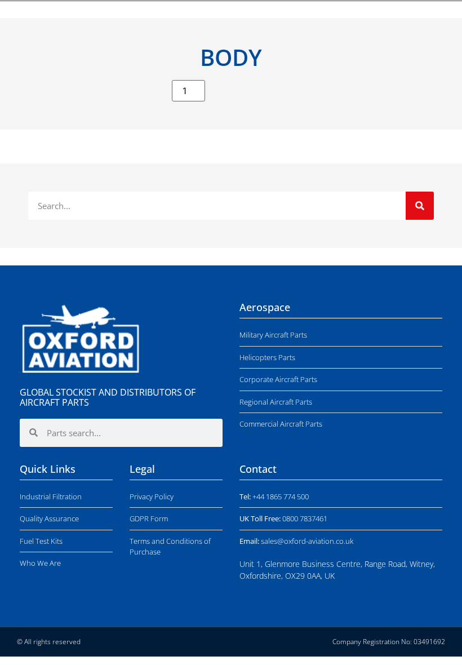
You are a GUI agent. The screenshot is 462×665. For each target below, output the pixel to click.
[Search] (420, 206)
